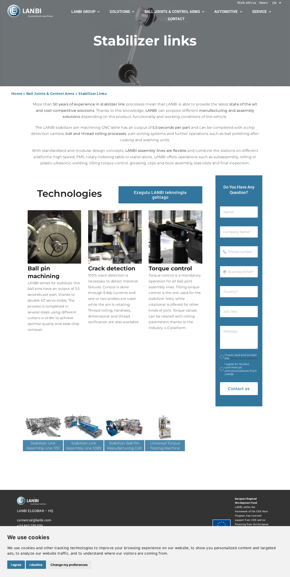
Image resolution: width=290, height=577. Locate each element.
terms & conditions (243, 358)
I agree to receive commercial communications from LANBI (241, 369)
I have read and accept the (241, 356)
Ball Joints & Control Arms (50, 93)
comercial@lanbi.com (34, 520)
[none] (276, 3)
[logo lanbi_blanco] (30, 6)
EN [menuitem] (274, 3)
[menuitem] (276, 3)
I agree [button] (16, 565)
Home (16, 93)
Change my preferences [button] (69, 565)
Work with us (246, 3)
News (263, 3)
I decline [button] (35, 565)
